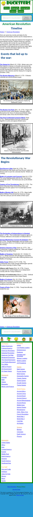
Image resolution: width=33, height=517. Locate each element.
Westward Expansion (8, 357)
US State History (6, 371)
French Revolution (22, 414)
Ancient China (21, 393)
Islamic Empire (21, 407)
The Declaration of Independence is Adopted (15, 233)
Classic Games (21, 378)
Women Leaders (22, 358)
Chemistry (20, 432)
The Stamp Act (5, 64)
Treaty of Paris (5, 287)
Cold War (20, 421)
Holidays (4, 471)
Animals (4, 377)
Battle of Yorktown (6, 279)
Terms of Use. (20, 495)
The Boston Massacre (7, 75)
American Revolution (13, 32)
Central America (6, 449)
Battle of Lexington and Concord (11, 176)
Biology (19, 429)
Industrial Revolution (7, 353)
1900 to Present (6, 366)
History (6, 8)
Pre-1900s (4, 364)
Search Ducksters (26, 18)
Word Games (21, 373)
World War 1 (21, 416)
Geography (25, 8)
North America (5, 456)
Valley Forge (4, 262)
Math (3, 379)
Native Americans (6, 346)
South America (6, 461)
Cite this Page (16, 489)
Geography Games (23, 376)
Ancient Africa (21, 391)
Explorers (20, 352)
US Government (6, 369)
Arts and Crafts (6, 469)
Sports (3, 481)
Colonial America (6, 348)
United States (5, 442)
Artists (19, 345)
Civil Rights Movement (8, 362)
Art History (20, 423)
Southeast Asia (6, 463)
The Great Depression (8, 360)
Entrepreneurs (21, 350)
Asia (2, 447)
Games (21, 11)
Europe (3, 452)
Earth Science (21, 434)
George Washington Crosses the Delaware (14, 240)
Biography (15, 8)
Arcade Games (21, 383)
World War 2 (21, 419)
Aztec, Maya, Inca (22, 412)
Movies (3, 476)
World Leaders (21, 360)
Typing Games (21, 385)
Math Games (21, 369)
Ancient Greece (22, 398)
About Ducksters (12, 486)
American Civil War (7, 355)
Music (3, 478)
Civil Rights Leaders (23, 347)
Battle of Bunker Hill (6, 192)
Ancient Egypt (21, 396)
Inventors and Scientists (21, 355)
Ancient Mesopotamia (23, 400)
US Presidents (21, 363)
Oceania (4, 458)
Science (13, 11)
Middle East (5, 454)
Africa (3, 445)
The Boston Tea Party (7, 110)
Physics (19, 436)
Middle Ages (21, 405)
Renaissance (21, 409)
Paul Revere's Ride (6, 168)
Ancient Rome (21, 403)
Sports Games (21, 380)
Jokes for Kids (5, 474)
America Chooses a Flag (8, 247)
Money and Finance (7, 386)
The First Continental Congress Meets (12, 117)
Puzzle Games (21, 371)
